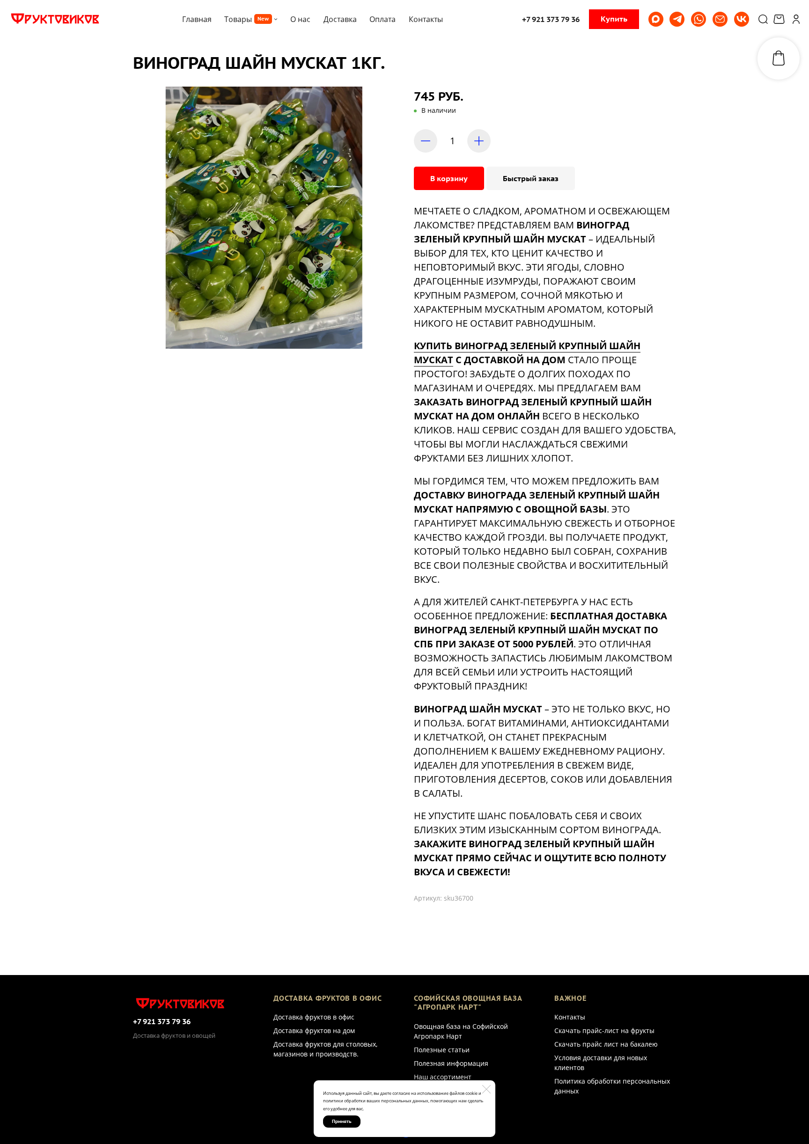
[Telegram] (676, 19)
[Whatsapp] (698, 19)
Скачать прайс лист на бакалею (606, 1044)
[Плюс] (479, 141)
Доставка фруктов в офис (313, 1016)
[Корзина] (780, 19)
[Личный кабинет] (796, 19)
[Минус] (425, 141)
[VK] (741, 19)
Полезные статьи (442, 1049)
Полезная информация (451, 1063)
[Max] (655, 19)
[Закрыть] (486, 1089)
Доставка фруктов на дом (314, 1030)
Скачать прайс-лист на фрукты (604, 1030)
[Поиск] (763, 19)
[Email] (720, 19)
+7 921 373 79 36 (162, 1021)
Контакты (569, 1016)
